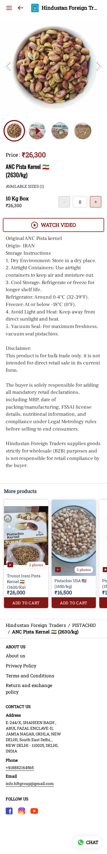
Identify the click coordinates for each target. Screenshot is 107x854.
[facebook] (9, 811)
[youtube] (34, 811)
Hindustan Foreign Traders (70, 8)
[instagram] (21, 811)
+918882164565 (20, 767)
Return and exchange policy (29, 688)
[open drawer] (9, 8)
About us (15, 656)
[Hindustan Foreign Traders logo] (35, 8)
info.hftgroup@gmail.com (30, 783)
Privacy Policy (21, 665)
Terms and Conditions (30, 675)
